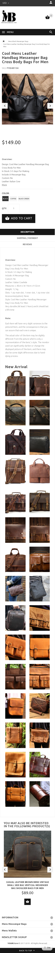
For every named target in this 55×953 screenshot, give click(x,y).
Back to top (26, 950)
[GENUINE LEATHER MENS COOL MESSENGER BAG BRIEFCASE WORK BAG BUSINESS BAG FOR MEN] (39, 471)
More (4, 185)
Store (13, 943)
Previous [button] (5, 106)
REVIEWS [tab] (27, 244)
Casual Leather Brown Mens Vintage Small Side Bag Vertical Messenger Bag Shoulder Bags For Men (27, 885)
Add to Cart (21, 218)
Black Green (24, 198)
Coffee (13, 198)
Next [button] (50, 106)
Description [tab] (27, 232)
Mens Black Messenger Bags (18, 41)
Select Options (27, 902)
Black (5, 198)
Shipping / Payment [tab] (27, 238)
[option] (27, 99)
